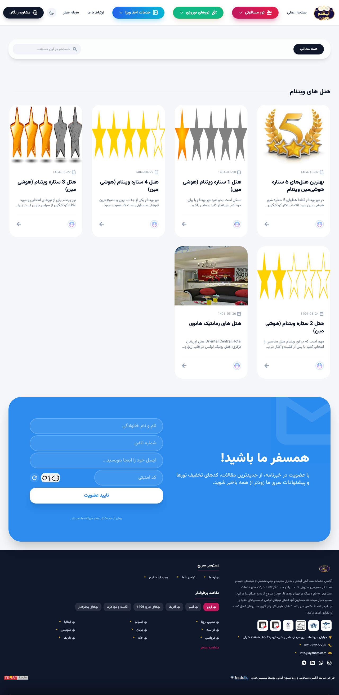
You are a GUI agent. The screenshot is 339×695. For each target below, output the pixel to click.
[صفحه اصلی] (324, 12)
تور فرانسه (212, 630)
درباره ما (214, 577)
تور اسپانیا (141, 622)
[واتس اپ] (321, 663)
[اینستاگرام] (329, 663)
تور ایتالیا (69, 622)
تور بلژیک (69, 637)
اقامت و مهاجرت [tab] (117, 607)
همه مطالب (309, 49)
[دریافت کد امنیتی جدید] (34, 477)
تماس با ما (188, 577)
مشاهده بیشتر (209, 648)
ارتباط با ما (95, 12)
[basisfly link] (16, 678)
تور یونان (141, 630)
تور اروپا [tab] (211, 607)
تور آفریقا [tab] (174, 607)
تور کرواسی (212, 637)
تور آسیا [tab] (193, 607)
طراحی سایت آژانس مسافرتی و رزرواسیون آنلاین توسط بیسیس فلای (293, 678)
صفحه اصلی (297, 12)
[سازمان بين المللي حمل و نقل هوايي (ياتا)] (313, 625)
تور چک (142, 637)
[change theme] (51, 12)
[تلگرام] (304, 663)
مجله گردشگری (158, 577)
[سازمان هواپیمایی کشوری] (326, 625)
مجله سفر (71, 12)
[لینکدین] (312, 663)
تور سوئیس (68, 630)
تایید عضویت (96, 495)
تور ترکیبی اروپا (210, 622)
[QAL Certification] (275, 625)
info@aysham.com (313, 653)
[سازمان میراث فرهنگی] (301, 625)
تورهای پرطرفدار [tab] (88, 607)
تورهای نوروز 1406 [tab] (148, 607)
